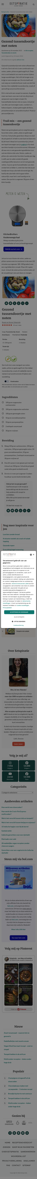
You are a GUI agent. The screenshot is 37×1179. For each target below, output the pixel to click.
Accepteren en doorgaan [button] (19, 612)
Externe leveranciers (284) (20, 583)
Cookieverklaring (18, 625)
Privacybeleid (7, 608)
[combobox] (31, 555)
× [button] (33, 554)
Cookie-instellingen (23, 605)
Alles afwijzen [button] (19, 617)
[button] (18, 621)
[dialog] (18, 589)
